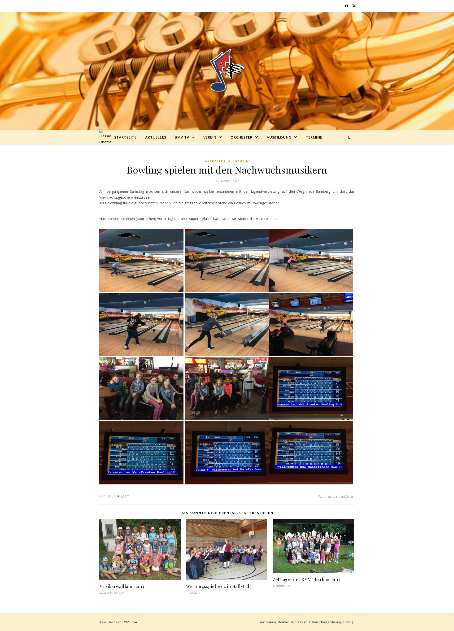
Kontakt (283, 622)
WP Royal (131, 622)
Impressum (299, 622)
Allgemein (238, 161)
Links (347, 622)
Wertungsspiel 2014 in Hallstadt (218, 586)
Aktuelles (155, 137)
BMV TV (182, 137)
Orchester (242, 137)
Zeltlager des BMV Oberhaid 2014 (307, 579)
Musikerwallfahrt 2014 (122, 586)
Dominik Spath (118, 496)
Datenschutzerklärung (325, 622)
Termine (314, 137)
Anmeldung (268, 622)
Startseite (125, 137)
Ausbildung (279, 137)
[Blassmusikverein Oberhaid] (227, 71)
